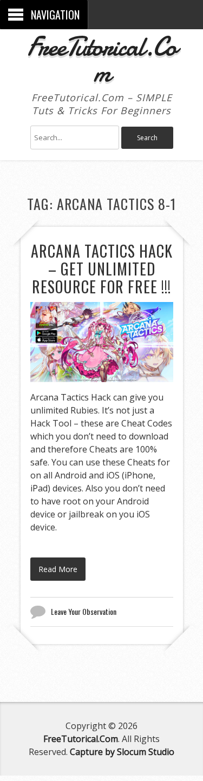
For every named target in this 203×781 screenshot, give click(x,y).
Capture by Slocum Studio (122, 752)
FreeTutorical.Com (101, 59)
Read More (57, 569)
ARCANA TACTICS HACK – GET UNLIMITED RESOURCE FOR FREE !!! (102, 269)
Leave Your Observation (83, 611)
